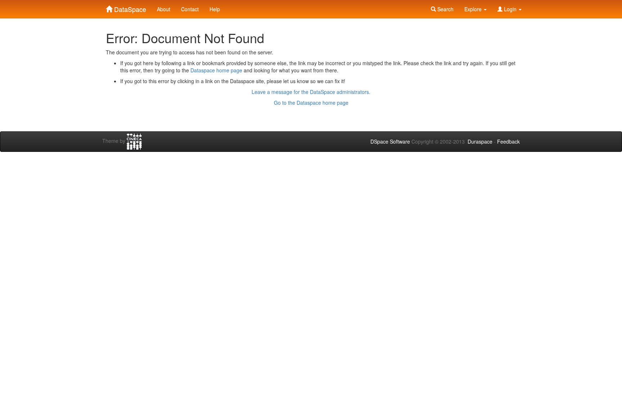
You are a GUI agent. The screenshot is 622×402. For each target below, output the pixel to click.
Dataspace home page (216, 70)
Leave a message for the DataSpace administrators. (311, 91)
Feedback (508, 141)
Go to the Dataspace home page (311, 102)
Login (510, 9)
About (163, 9)
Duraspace (480, 141)
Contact (190, 9)
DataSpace (129, 7)
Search (445, 9)
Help (214, 9)
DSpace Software (390, 141)
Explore (473, 9)
